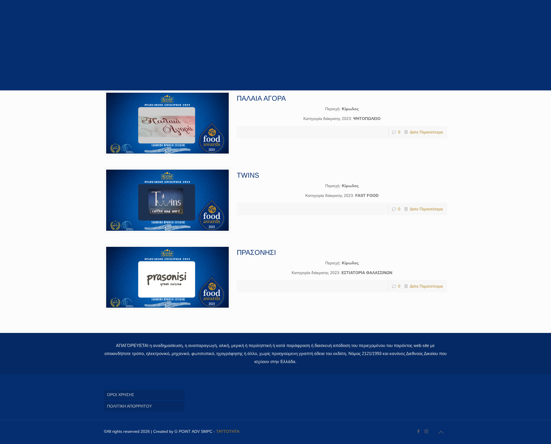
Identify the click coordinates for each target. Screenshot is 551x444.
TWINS (248, 175)
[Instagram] (426, 431)
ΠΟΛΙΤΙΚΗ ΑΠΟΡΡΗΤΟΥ (129, 406)
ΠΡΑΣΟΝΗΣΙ (256, 252)
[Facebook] (419, 431)
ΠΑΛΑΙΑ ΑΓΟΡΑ (261, 98)
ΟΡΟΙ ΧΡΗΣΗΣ (120, 394)
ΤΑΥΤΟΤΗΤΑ (227, 431)
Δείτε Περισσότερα (426, 132)
